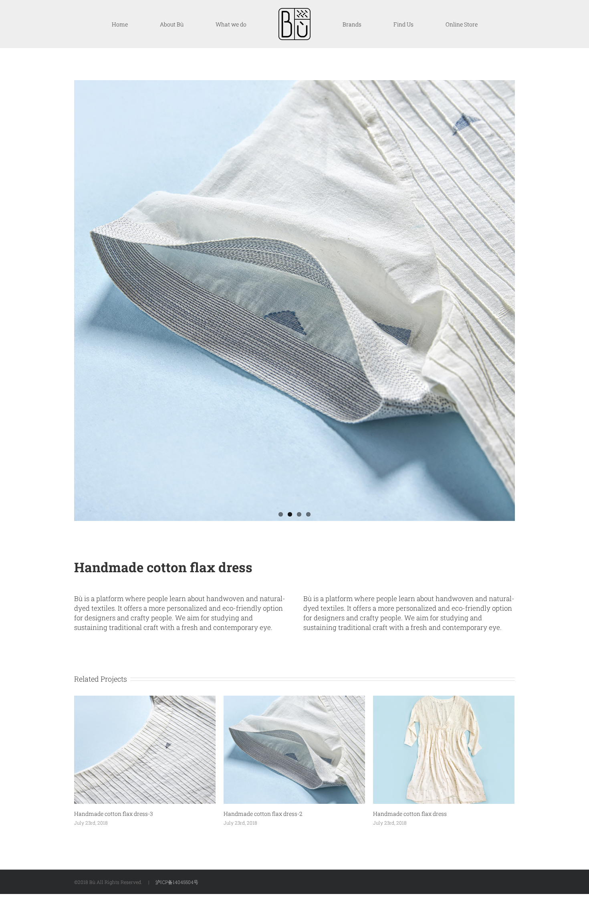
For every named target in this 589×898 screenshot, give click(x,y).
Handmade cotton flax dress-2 (263, 813)
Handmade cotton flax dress (410, 813)
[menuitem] (185, 24)
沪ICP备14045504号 (176, 882)
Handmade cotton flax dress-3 (113, 813)
